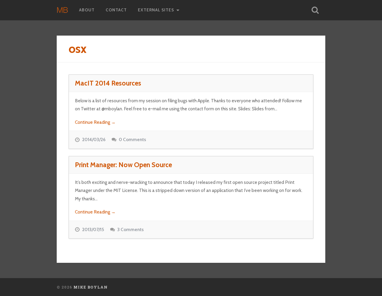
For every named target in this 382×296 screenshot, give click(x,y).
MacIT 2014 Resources (108, 83)
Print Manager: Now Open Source (123, 165)
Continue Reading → (95, 122)
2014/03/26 (94, 139)
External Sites (156, 9)
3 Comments (130, 229)
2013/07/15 (93, 229)
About (87, 9)
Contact (116, 9)
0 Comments (132, 139)
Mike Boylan (90, 287)
